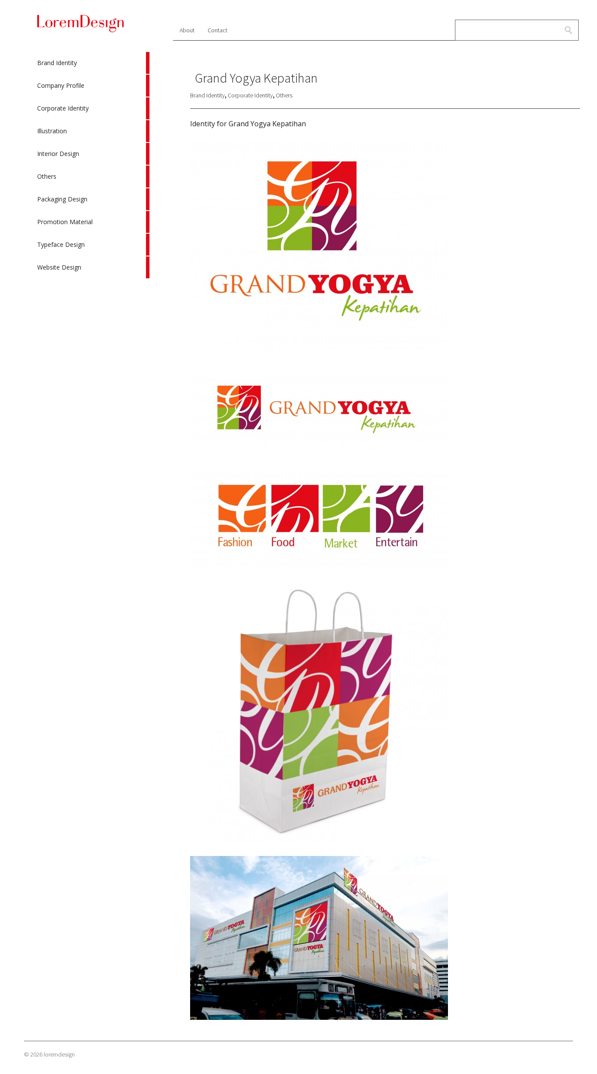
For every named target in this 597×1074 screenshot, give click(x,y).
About (187, 30)
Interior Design (93, 153)
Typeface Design (93, 244)
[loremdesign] (80, 31)
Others (93, 176)
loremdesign (59, 1054)
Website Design (93, 267)
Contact (217, 30)
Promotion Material (93, 222)
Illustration (93, 131)
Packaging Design (93, 199)
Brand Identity (93, 62)
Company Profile (93, 85)
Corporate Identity (93, 108)
